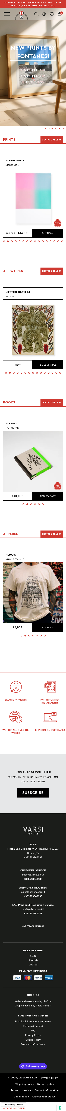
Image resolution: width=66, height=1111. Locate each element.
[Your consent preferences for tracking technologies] (59, 1107)
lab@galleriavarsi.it (33, 909)
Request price (47, 364)
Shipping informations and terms (33, 1021)
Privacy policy (49, 1077)
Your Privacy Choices (14, 1104)
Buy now (47, 233)
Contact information (46, 1090)
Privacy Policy (33, 1035)
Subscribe (33, 792)
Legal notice (21, 1096)
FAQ (33, 1030)
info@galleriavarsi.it (33, 874)
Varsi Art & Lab (28, 1077)
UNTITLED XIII (33, 70)
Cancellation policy (43, 1096)
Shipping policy (24, 1084)
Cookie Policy (33, 1039)
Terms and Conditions (33, 1044)
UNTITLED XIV (33, 76)
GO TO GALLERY (51, 534)
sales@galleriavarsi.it (33, 891)
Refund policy (45, 1084)
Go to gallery (51, 140)
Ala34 (33, 956)
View (17, 364)
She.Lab (33, 960)
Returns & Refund (33, 1026)
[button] (45, 128)
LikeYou (33, 964)
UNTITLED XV (33, 82)
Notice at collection (13, 1108)
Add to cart (48, 496)
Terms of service (21, 1090)
